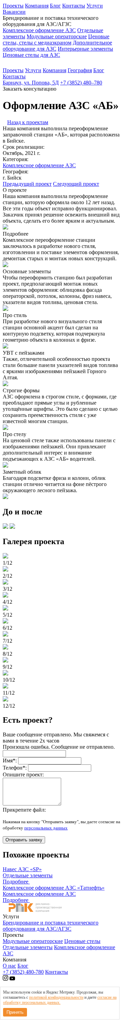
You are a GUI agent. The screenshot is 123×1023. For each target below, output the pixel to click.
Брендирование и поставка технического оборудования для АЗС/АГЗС (50, 926)
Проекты (13, 6)
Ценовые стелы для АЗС (31, 55)
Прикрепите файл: (24, 810)
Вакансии (14, 12)
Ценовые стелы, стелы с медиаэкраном (56, 39)
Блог (55, 6)
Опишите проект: (23, 774)
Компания (37, 6)
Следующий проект (76, 184)
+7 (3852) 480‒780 (81, 83)
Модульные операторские (57, 36)
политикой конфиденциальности (56, 997)
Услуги (94, 6)
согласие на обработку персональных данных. (60, 1000)
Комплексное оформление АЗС (39, 30)
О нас (9, 966)
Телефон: (15, 768)
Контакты (73, 6)
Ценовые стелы (82, 941)
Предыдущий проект (27, 184)
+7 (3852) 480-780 (23, 972)
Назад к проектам (27, 122)
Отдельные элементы (28, 947)
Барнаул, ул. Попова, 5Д (31, 83)
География (80, 70)
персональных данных (46, 827)
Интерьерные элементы (85, 49)
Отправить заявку (23, 839)
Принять (15, 1012)
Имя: (10, 760)
